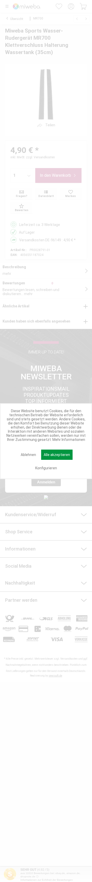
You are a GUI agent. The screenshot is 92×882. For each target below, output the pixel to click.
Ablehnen (28, 455)
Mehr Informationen (68, 440)
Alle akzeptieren (57, 455)
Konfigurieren (46, 468)
